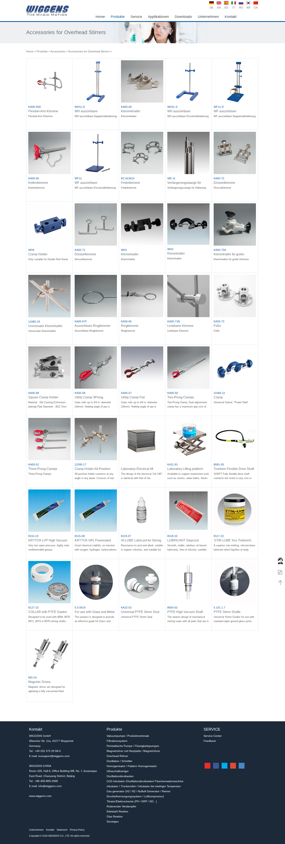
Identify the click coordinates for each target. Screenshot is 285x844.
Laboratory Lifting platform (185, 468)
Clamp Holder (38, 254)
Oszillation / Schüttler (119, 761)
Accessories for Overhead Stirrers (66, 32)
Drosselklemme (224, 182)
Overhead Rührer (117, 756)
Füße (217, 325)
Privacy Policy (77, 829)
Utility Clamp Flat (133, 397)
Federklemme (130, 182)
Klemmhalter (129, 254)
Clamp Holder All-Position (92, 468)
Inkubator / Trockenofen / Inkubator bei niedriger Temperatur (144, 786)
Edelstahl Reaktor (117, 811)
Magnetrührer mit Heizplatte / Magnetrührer (133, 751)
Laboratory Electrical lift (137, 468)
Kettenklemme (38, 182)
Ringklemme (129, 325)
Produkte (42, 51)
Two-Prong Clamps (180, 397)
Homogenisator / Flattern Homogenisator (132, 766)
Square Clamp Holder (43, 397)
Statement (62, 829)
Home (30, 51)
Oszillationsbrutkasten (120, 776)
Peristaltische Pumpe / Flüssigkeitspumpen (133, 745)
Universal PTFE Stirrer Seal (140, 612)
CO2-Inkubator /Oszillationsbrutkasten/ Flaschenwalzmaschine (145, 781)
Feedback (210, 740)
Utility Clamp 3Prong (89, 397)
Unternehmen (36, 829)
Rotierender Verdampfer (121, 806)
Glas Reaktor (115, 816)
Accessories (58, 51)
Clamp (218, 397)
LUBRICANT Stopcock (183, 540)
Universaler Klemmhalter (45, 326)
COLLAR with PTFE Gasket (47, 612)
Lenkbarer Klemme (180, 325)
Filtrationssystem (117, 740)
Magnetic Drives (39, 681)
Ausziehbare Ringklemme (92, 325)
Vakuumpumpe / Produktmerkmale (128, 735)
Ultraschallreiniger (118, 771)
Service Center (213, 735)
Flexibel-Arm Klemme (43, 111)
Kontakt (50, 829)
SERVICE (212, 729)
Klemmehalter (130, 111)
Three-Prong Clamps (42, 468)
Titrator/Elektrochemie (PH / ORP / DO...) (132, 801)
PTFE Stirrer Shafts (227, 612)
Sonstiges (113, 821)
